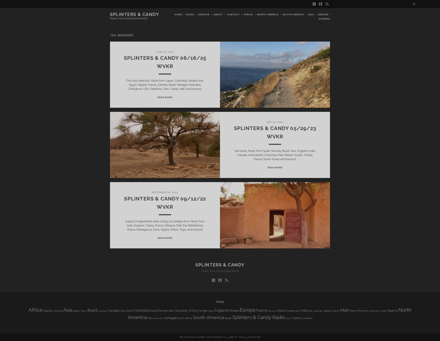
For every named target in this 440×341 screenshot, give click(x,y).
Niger (383, 311)
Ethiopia (234, 310)
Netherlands (374, 311)
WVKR (256, 337)
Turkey (296, 318)
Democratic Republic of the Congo (182, 310)
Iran (310, 310)
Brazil (92, 310)
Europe (323, 14)
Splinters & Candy (134, 14)
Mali (344, 310)
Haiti (297, 311)
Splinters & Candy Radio (258, 317)
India (303, 310)
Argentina (58, 311)
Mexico (353, 310)
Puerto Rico (158, 318)
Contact (233, 14)
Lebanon (336, 311)
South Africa (184, 318)
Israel (315, 311)
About (218, 14)
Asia (311, 14)
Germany (272, 311)
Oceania (324, 19)
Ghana (281, 310)
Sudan (288, 318)
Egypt (211, 311)
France (261, 310)
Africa (248, 14)
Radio (190, 14)
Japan (327, 310)
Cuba (153, 310)
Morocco (363, 310)
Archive (203, 14)
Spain (228, 318)
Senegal (170, 318)
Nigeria (392, 310)
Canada (113, 310)
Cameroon (102, 311)
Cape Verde (126, 310)
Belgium (77, 311)
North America (268, 14)
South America (293, 14)
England (221, 310)
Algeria (47, 310)
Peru (150, 318)
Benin (84, 311)
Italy (321, 311)
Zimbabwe (307, 318)
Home (178, 14)
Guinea (290, 310)
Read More (165, 97)
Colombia (141, 310)
